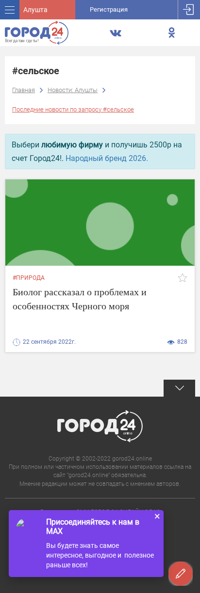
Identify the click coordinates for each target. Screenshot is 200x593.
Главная (23, 90)
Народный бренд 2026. (107, 158)
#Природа (29, 277)
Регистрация (109, 9)
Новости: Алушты (73, 90)
